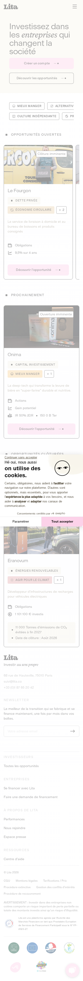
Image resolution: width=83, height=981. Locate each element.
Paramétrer (20, 521)
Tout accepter (62, 521)
